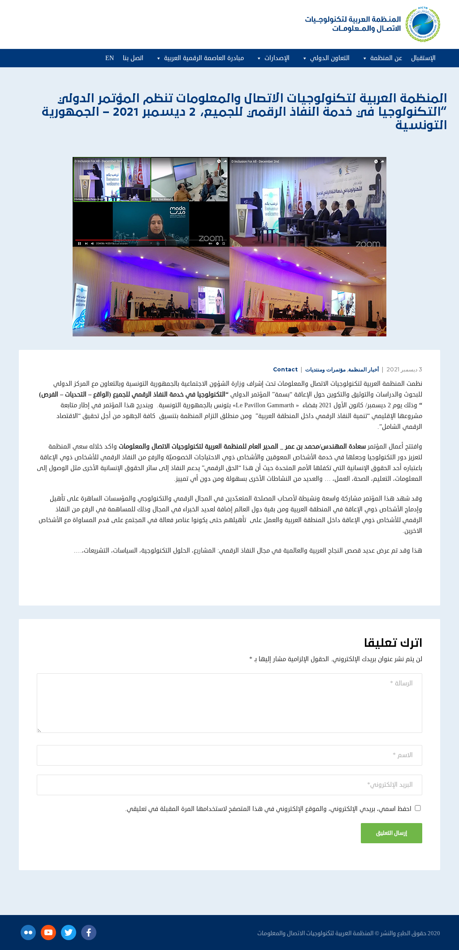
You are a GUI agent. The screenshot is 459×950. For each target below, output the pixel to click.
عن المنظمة (386, 58)
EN (109, 58)
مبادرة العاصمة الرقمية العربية (204, 58)
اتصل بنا (133, 58)
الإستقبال (423, 58)
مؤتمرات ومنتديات (325, 369)
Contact (285, 369)
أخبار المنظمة (363, 369)
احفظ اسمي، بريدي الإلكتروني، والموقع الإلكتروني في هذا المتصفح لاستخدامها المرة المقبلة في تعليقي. (268, 809)
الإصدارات (277, 58)
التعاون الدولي (330, 58)
